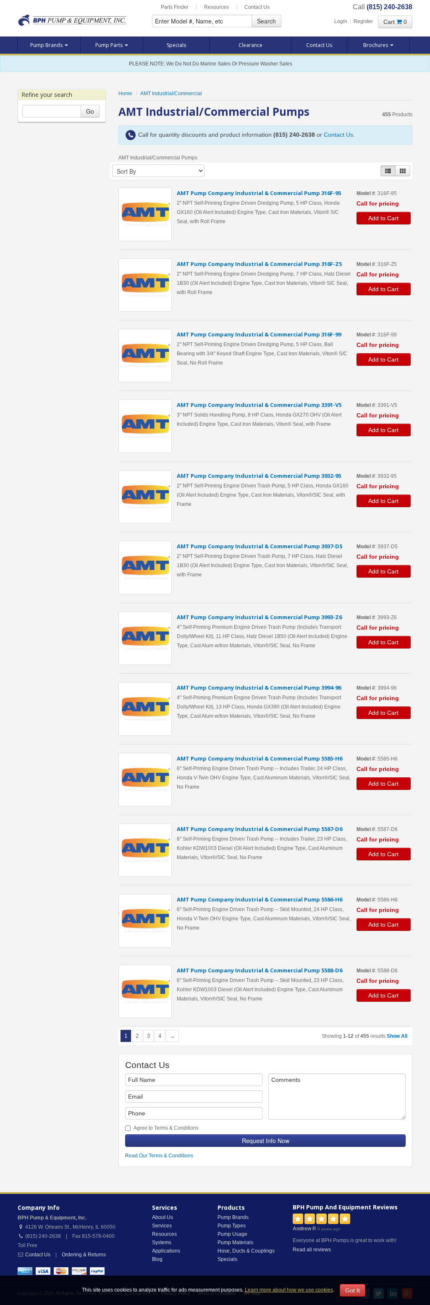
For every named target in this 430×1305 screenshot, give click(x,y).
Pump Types (232, 1226)
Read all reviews (312, 1250)
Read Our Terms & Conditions (159, 1156)
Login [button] (340, 21)
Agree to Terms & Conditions (166, 1128)
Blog (157, 1259)
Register (363, 21)
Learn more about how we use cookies (289, 1290)
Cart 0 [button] (395, 21)
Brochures (376, 45)
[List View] (388, 170)
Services (162, 1226)
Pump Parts (109, 45)
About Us (162, 1217)
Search (266, 21)
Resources (216, 7)
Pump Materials (235, 1242)
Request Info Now (265, 1140)
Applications (166, 1251)
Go (90, 111)
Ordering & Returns (84, 1255)
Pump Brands (47, 45)
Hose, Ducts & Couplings (246, 1251)
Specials (176, 45)
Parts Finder (175, 7)
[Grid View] (402, 170)
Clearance (250, 45)
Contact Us (257, 7)
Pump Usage (232, 1234)
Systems (161, 1242)
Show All (397, 1036)
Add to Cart (383, 218)
